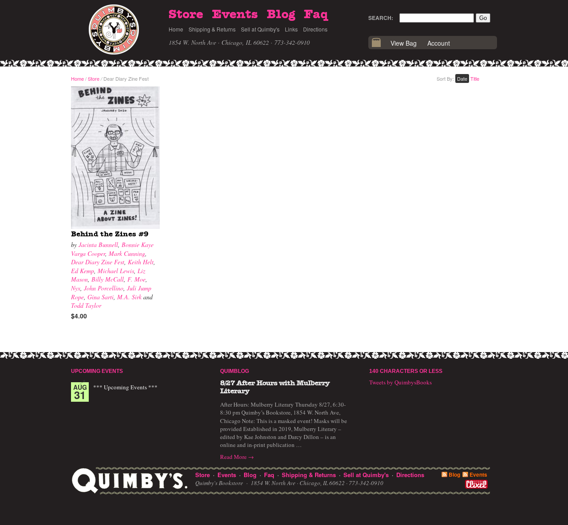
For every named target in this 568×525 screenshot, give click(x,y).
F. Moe (136, 279)
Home (176, 29)
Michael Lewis (116, 270)
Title (474, 78)
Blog (281, 14)
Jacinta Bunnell (98, 244)
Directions (315, 29)
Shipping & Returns (212, 29)
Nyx (75, 288)
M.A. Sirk (129, 297)
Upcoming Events (97, 371)
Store (186, 14)
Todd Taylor (86, 305)
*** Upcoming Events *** (125, 387)
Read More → (237, 457)
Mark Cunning (127, 253)
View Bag (403, 43)
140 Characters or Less (405, 371)
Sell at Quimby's (260, 29)
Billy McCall (107, 279)
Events (235, 14)
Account (438, 43)
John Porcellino (103, 288)
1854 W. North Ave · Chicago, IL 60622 (219, 42)
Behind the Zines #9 (110, 234)
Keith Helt (141, 262)
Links (291, 29)
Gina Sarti (100, 297)
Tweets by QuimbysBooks (400, 382)
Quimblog (234, 371)
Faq (316, 14)
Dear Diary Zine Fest (97, 262)
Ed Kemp (82, 270)
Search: (380, 18)
